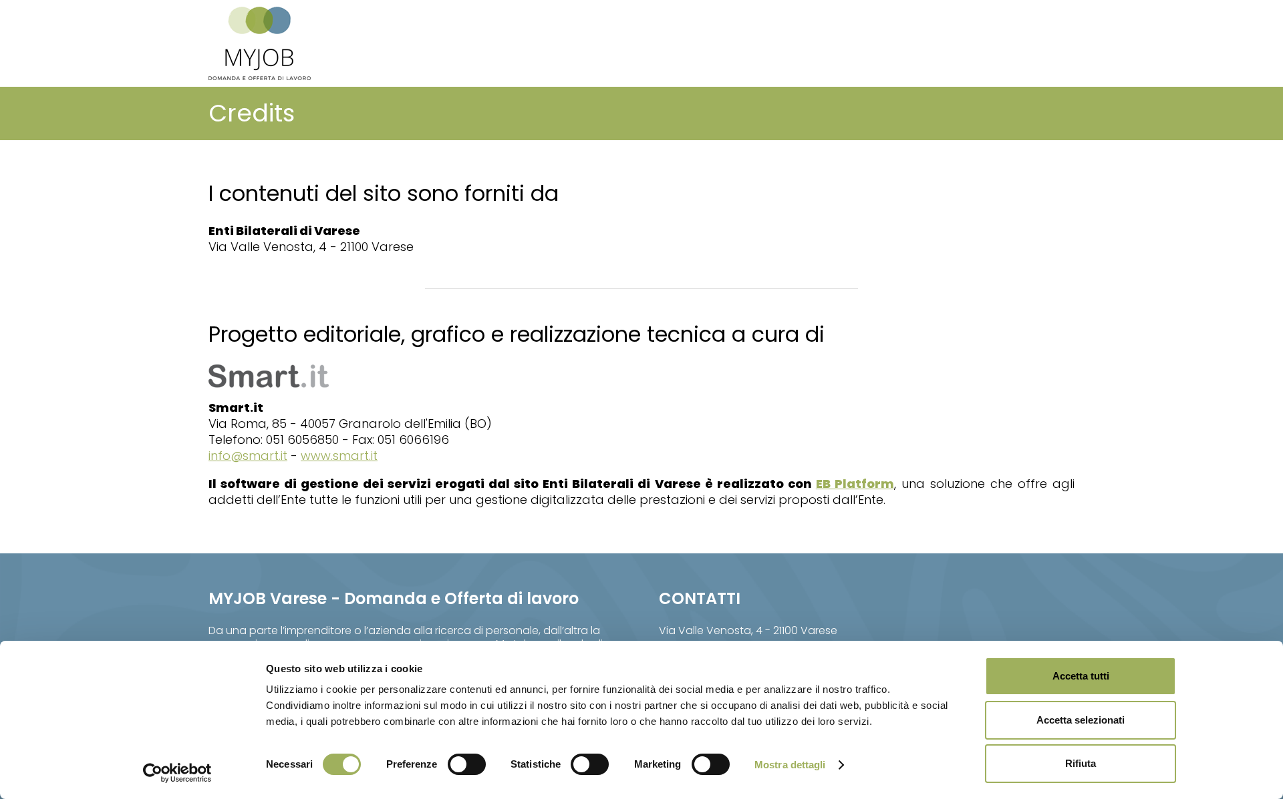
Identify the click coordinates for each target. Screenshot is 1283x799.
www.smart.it (339, 455)
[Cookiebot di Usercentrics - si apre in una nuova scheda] (177, 773)
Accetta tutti (1080, 676)
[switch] (467, 764)
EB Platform (855, 483)
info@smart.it (247, 455)
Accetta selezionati (1080, 720)
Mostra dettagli (790, 764)
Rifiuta (1080, 763)
